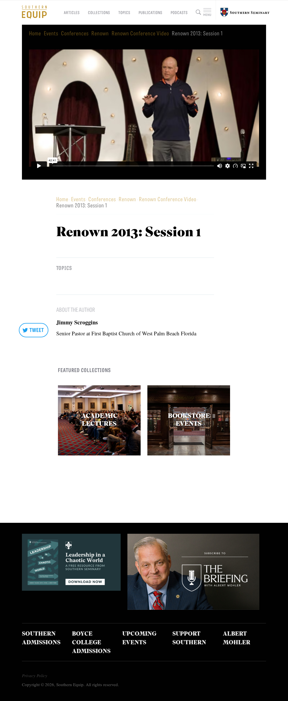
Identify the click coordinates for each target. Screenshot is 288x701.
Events (51, 33)
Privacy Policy (34, 675)
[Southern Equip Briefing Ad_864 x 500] (193, 607)
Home (35, 33)
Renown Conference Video (140, 33)
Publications (150, 12)
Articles (72, 12)
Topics (124, 12)
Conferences (75, 33)
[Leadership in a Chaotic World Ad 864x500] (71, 588)
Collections (99, 12)
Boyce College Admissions (91, 642)
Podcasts (179, 12)
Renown (100, 33)
